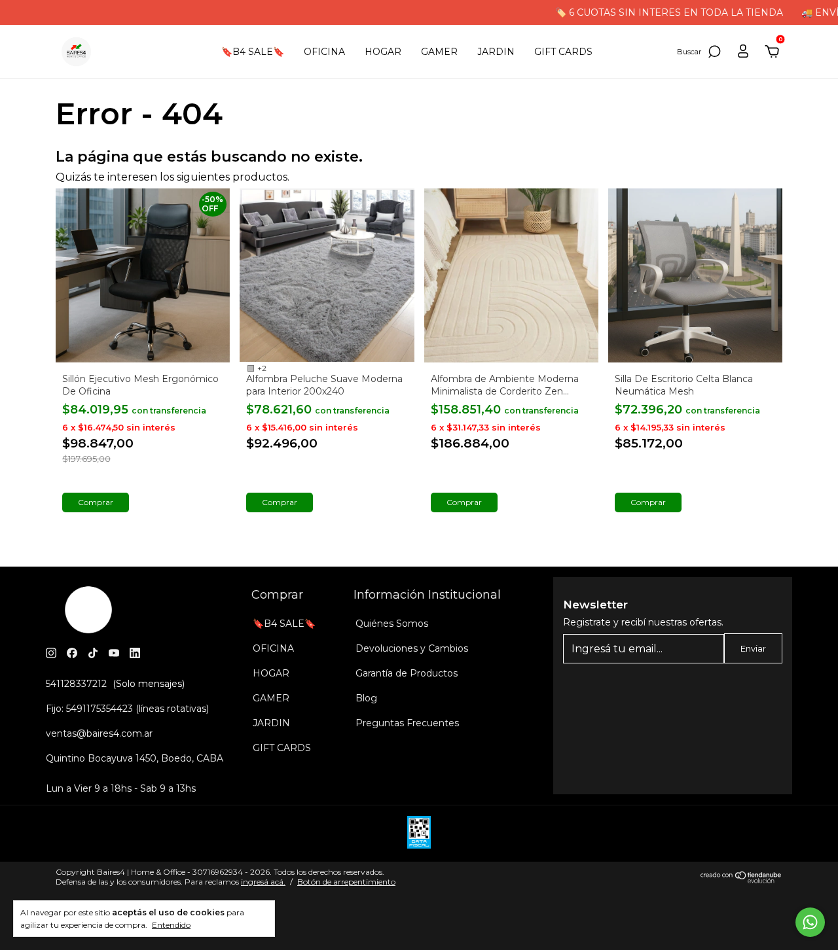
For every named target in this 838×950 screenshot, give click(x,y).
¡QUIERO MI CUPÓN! (419, 218)
